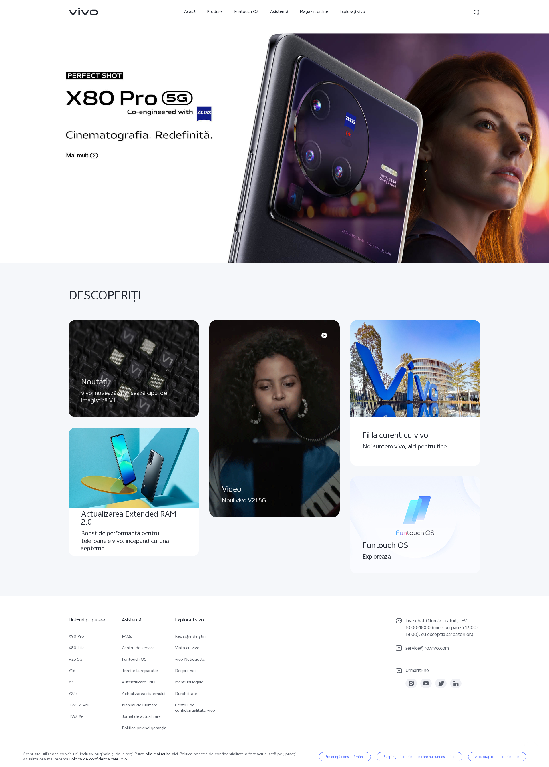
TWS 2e (76, 717)
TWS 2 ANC (80, 705)
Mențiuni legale (189, 682)
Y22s (73, 694)
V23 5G (75, 660)
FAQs (127, 637)
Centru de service (138, 648)
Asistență (279, 12)
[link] (83, 11)
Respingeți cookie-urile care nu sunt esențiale (419, 756)
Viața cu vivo (187, 648)
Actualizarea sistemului (143, 694)
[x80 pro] (274, 131)
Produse (215, 12)
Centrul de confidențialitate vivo (195, 708)
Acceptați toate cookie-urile (497, 756)
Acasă (190, 12)
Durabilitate (186, 694)
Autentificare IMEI (138, 682)
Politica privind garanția (144, 728)
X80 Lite (77, 648)
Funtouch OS (246, 12)
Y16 (72, 671)
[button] (476, 12)
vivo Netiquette (190, 660)
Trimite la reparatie (140, 671)
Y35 (72, 682)
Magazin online (314, 12)
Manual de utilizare (139, 705)
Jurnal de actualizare (141, 717)
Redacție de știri (190, 637)
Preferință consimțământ (345, 756)
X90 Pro (76, 637)
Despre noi (185, 671)
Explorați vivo (352, 12)
